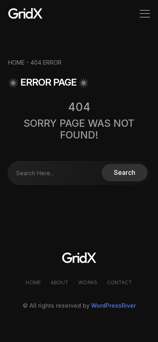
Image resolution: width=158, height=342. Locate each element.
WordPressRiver (113, 305)
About (60, 282)
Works (87, 282)
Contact (119, 282)
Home (33, 282)
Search (124, 172)
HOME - (19, 62)
